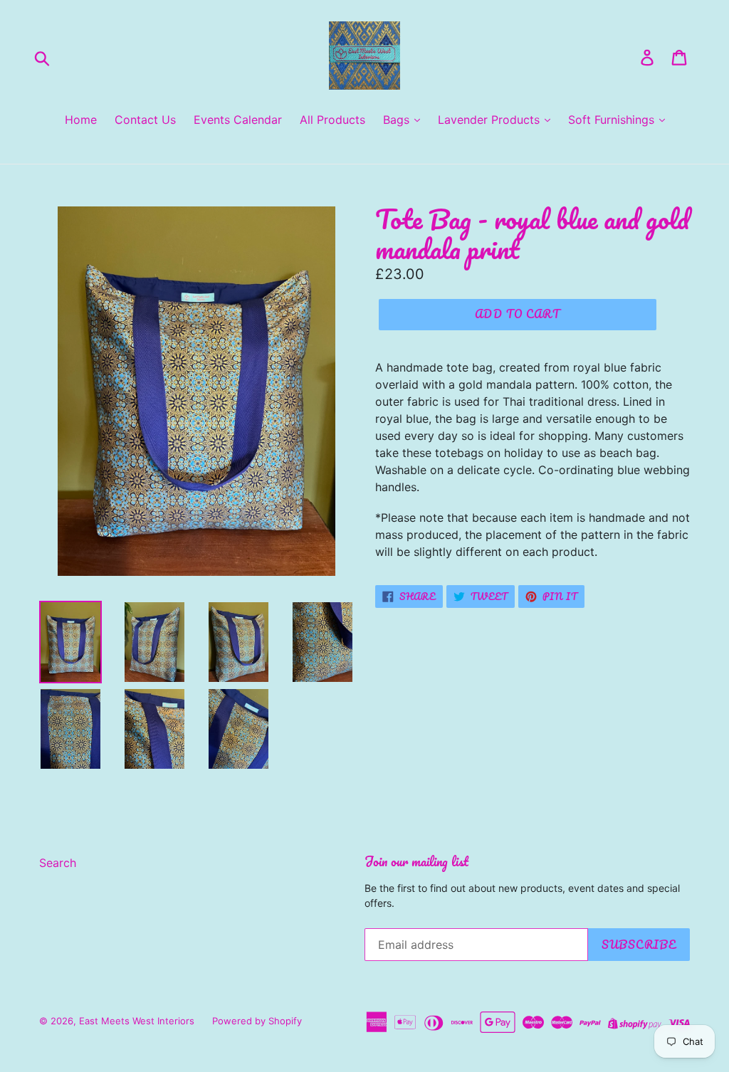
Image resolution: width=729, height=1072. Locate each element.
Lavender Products (490, 119)
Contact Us (145, 119)
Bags (398, 119)
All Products (332, 119)
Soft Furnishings (613, 119)
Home (81, 119)
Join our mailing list (416, 861)
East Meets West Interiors (136, 1020)
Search (57, 863)
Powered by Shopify (257, 1020)
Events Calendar (238, 119)
